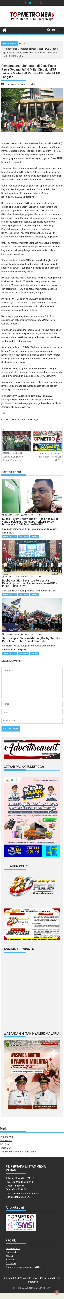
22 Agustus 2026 (12, 515)
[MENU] (61, 30)
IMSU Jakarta (21, 419)
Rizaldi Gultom (30, 84)
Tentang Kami (7, 1136)
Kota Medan (23, 537)
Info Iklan (4, 1144)
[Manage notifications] (56, 1292)
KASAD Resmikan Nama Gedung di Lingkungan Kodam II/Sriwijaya (14, 456)
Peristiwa (34, 537)
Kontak (9, 1256)
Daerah (7, 419)
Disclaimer (5, 1148)
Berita (5, 537)
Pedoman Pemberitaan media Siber (18, 1151)
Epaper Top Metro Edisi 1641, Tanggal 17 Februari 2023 (49, 456)
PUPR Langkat (34, 419)
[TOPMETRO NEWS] (4, 30)
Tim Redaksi (6, 1140)
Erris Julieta (28, 515)
